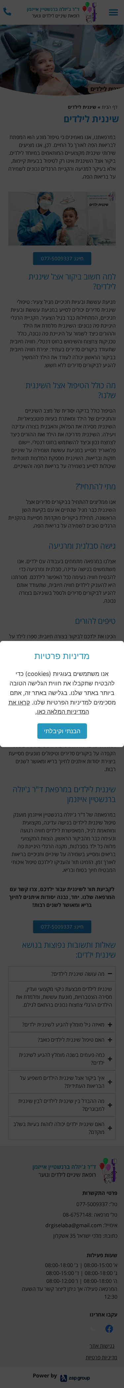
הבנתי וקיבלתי (62, 731)
